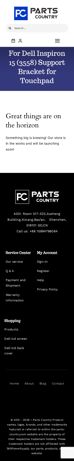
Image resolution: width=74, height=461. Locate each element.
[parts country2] (37, 191)
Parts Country (42, 419)
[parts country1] (37, 7)
